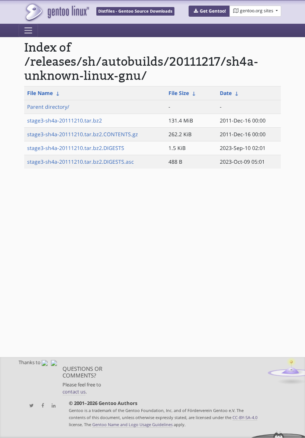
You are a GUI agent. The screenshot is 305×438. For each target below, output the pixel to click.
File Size (178, 93)
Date (226, 93)
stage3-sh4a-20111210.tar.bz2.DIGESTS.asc (80, 161)
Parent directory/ (48, 106)
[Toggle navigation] (28, 30)
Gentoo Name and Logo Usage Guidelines (132, 424)
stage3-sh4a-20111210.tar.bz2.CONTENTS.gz (82, 134)
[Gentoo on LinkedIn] (51, 406)
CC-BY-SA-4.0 (244, 417)
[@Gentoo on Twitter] (29, 406)
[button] (209, 11)
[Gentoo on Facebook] (40, 406)
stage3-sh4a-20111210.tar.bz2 (64, 120)
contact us (74, 392)
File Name (40, 93)
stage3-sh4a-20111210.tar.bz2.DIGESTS (75, 147)
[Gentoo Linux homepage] (57, 12)
